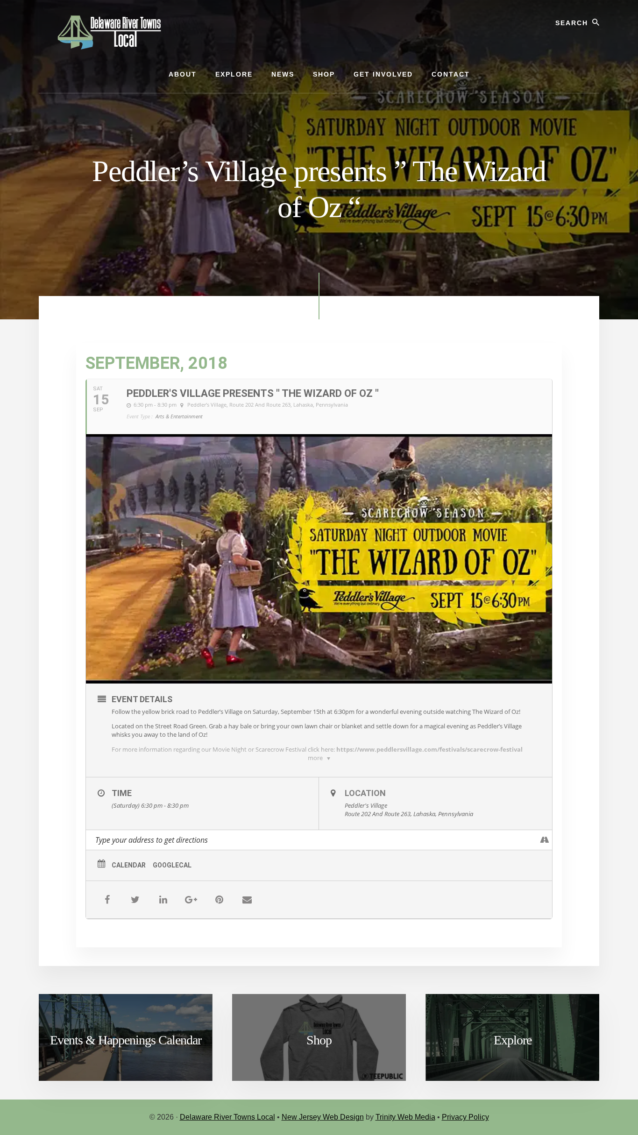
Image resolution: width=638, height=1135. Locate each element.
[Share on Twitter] (135, 899)
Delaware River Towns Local (227, 1117)
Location (365, 793)
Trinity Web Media (405, 1117)
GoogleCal (172, 865)
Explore (513, 1040)
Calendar (129, 865)
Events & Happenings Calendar (125, 1040)
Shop (319, 1040)
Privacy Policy (465, 1117)
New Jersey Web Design (323, 1117)
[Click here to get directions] (545, 840)
